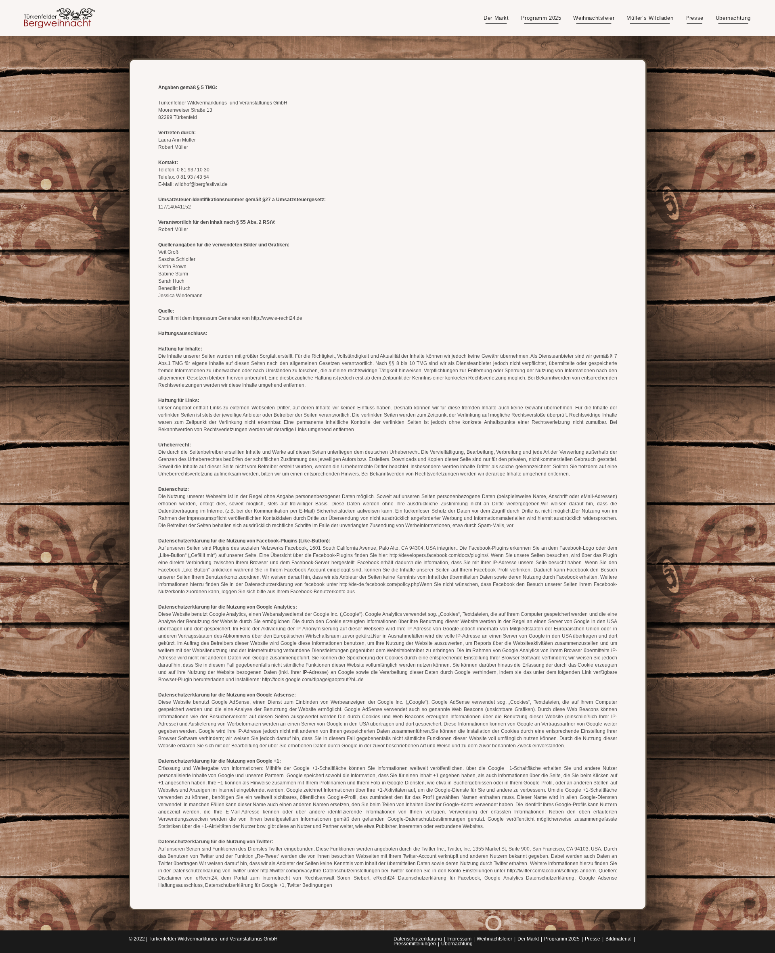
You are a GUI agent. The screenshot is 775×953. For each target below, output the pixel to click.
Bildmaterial (618, 939)
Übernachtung (457, 944)
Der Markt (528, 939)
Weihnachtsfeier (494, 939)
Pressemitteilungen (415, 944)
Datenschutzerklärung (418, 939)
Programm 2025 (562, 939)
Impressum (459, 939)
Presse (592, 939)
